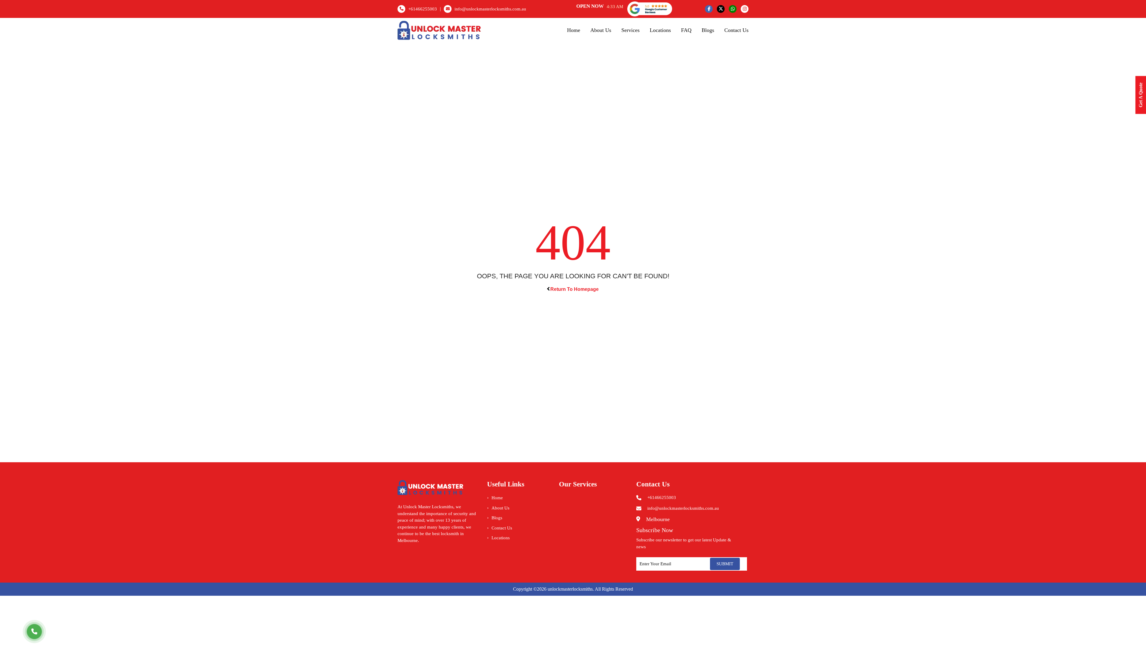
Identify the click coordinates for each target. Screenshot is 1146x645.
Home (573, 30)
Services (630, 30)
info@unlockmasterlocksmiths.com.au (490, 9)
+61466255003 (422, 9)
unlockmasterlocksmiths (570, 589)
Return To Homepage (574, 289)
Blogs (708, 30)
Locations (660, 30)
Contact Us (736, 30)
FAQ (686, 30)
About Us (600, 30)
